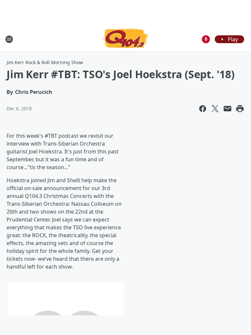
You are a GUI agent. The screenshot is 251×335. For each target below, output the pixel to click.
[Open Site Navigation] (9, 39)
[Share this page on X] (215, 108)
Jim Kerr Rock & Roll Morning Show (45, 62)
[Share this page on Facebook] (202, 108)
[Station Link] (125, 39)
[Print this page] (239, 108)
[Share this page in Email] (227, 108)
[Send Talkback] (206, 39)
